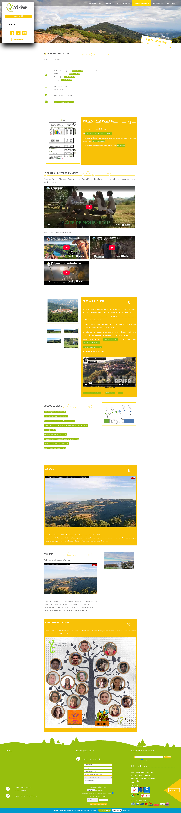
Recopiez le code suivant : (98, 796)
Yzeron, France (18, 24)
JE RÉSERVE (174, 790)
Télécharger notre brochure (92, 347)
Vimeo (120, 393)
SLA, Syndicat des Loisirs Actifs (55, 448)
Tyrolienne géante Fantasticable (55, 412)
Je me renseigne (141, 3)
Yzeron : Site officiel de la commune (56, 443)
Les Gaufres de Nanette (91, 342)
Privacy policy (127, 810)
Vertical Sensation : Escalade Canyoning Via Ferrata (61, 439)
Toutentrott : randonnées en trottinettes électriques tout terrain (66, 425)
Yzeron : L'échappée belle (92, 393)
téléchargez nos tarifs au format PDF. (98, 133)
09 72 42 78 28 (74, 74)
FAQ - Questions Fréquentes (142, 772)
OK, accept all (105, 810)
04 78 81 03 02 (66, 80)
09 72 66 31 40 (70, 77)
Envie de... (109, 3)
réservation (121, 146)
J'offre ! (171, 3)
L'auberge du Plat (50, 430)
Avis (133, 782)
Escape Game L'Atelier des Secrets (56, 416)
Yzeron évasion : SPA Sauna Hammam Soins (59, 421)
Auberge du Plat (110, 339)
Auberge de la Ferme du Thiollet (55, 434)
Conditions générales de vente (143, 778)
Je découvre (95, 3)
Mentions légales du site (140, 775)
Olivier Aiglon (110, 393)
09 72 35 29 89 (77, 71)
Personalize (117, 810)
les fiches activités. (98, 141)
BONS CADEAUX (18, 39)
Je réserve (158, 3)
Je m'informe (123, 3)
